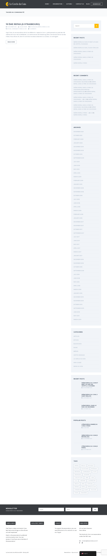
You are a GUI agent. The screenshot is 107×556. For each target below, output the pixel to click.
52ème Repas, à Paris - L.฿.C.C (83, 113)
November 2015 (79, 300)
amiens (76, 465)
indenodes (77, 474)
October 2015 (78, 304)
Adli (28, 552)
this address (68, 530)
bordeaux (94, 468)
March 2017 (77, 252)
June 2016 (77, 278)
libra (86, 477)
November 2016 (79, 263)
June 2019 (77, 165)
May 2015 (76, 315)
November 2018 (79, 192)
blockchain (85, 468)
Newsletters (67, 552)
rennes (76, 486)
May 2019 (76, 169)
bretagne (77, 471)
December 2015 (79, 297)
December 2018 (79, 188)
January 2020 (78, 143)
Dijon (94, 471)
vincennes (84, 492)
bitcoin (9, 28)
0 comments (33, 28)
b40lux (83, 465)
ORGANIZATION (57, 4)
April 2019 (77, 173)
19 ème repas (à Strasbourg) (23, 24)
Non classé (77, 362)
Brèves (40, 26)
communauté (15, 28)
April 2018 (77, 207)
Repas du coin (45, 26)
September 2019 (79, 158)
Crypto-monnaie (79, 355)
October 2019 (78, 154)
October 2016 (78, 267)
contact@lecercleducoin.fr (89, 541)
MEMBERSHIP (97, 4)
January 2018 (78, 218)
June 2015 (77, 312)
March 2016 (77, 289)
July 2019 (76, 161)
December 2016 (79, 259)
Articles (76, 336)
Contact (99, 552)
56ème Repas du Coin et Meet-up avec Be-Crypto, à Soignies (90, 384)
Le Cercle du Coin (80, 359)
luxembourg (92, 480)
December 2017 (79, 222)
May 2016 (76, 282)
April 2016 (77, 285)
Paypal (59, 532)
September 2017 (79, 233)
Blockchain (78, 344)
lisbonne (82, 480)
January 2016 (78, 293)
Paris (83, 483)
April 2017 (77, 248)
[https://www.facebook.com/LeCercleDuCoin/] (79, 543)
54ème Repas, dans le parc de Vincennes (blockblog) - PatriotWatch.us (83, 89)
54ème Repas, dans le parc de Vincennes (89, 406)
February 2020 (78, 139)
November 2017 (79, 225)
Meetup (76, 483)
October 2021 (78, 135)
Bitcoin (32, 26)
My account (75, 552)
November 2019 (79, 150)
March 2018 (77, 210)
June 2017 (77, 240)
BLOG (88, 4)
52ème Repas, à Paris (80, 63)
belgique (90, 465)
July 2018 (77, 199)
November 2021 (79, 131)
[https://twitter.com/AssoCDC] (82, 543)
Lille (75, 480)
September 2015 (79, 308)
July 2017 (76, 237)
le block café (78, 477)
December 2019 (79, 146)
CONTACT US (80, 4)
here (12, 539)
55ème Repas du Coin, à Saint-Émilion (86, 48)
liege (92, 477)
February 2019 (78, 180)
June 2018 (77, 203)
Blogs (36, 26)
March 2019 (77, 176)
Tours (76, 492)
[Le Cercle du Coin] (16, 4)
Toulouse (93, 489)
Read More (11, 42)
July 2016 (76, 274)
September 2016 (79, 270)
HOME (47, 4)
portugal (90, 483)
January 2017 (78, 255)
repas (83, 486)
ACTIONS (69, 4)
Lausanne (86, 474)
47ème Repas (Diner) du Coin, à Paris (89, 425)
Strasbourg (78, 489)
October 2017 (78, 229)
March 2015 (77, 319)
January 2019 (78, 184)
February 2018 (78, 214)
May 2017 (76, 244)
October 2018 (78, 195)
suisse (86, 489)
